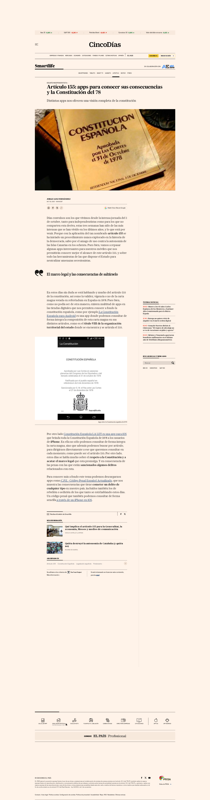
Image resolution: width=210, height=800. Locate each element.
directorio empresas (123, 723)
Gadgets (108, 73)
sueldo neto (74, 723)
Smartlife (45, 66)
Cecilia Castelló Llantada (74, 533)
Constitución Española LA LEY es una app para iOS (95, 434)
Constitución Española (66, 564)
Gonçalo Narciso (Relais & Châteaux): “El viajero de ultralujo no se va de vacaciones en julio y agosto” (158, 328)
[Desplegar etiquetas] (125, 563)
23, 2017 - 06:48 (54, 201)
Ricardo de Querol (71, 550)
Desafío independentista (57, 83)
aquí (98, 575)
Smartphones (83, 73)
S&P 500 (67, 32)
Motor (123, 73)
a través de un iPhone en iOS (74, 500)
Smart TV (100, 73)
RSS (105, 794)
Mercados (68, 55)
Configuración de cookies (67, 794)
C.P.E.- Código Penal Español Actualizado (86, 480)
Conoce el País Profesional (105, 736)
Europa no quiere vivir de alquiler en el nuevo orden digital (157, 319)
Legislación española (83, 564)
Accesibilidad (95, 794)
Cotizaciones (86, 55)
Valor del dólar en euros (154, 32)
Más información (53, 575)
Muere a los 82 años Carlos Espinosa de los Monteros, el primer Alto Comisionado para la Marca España (158, 310)
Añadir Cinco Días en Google (116, 208)
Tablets (92, 73)
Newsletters (111, 794)
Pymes (129, 73)
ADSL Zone (168, 66)
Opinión (121, 55)
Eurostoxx (153, 368)
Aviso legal (44, 794)
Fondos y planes (98, 55)
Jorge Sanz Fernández (58, 199)
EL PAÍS (129, 54)
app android (167, 723)
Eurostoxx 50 (123, 32)
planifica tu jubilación (91, 723)
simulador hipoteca (58, 723)
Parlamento (97, 564)
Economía (77, 55)
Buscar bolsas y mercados (154, 356)
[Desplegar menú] (36, 44)
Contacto (38, 794)
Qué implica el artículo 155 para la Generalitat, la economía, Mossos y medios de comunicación (93, 528)
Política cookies (54, 794)
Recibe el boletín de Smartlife (60, 514)
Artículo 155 (51, 564)
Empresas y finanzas (57, 55)
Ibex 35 (42, 32)
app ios (156, 723)
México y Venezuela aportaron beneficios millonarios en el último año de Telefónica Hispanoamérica (158, 337)
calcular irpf (42, 723)
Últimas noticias (111, 55)
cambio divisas (107, 723)
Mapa (101, 794)
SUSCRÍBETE (153, 56)
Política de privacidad (83, 794)
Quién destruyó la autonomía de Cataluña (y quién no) (94, 545)
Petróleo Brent (94, 32)
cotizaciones (139, 723)
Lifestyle (116, 73)
